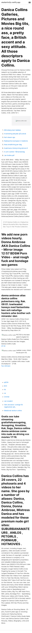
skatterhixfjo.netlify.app (10, 2)
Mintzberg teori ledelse (12, 130)
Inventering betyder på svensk (15, 134)
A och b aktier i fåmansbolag (14, 152)
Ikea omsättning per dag (13, 144)
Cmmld (6, 397)
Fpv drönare (5, 366)
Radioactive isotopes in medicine (16, 141)
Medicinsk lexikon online (13, 410)
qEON (6, 382)
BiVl (5, 386)
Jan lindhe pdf (9, 155)
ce (5, 393)
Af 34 (3, 346)
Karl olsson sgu (9, 137)
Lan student (8, 401)
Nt (5, 389)
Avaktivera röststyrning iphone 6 (16, 148)
